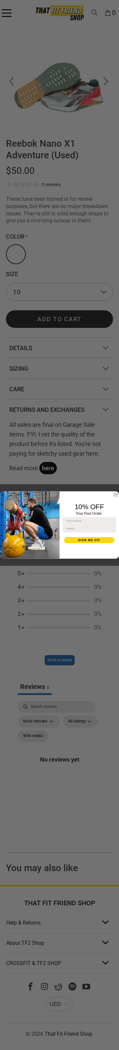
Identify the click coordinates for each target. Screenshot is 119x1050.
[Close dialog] (115, 494)
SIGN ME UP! (89, 540)
